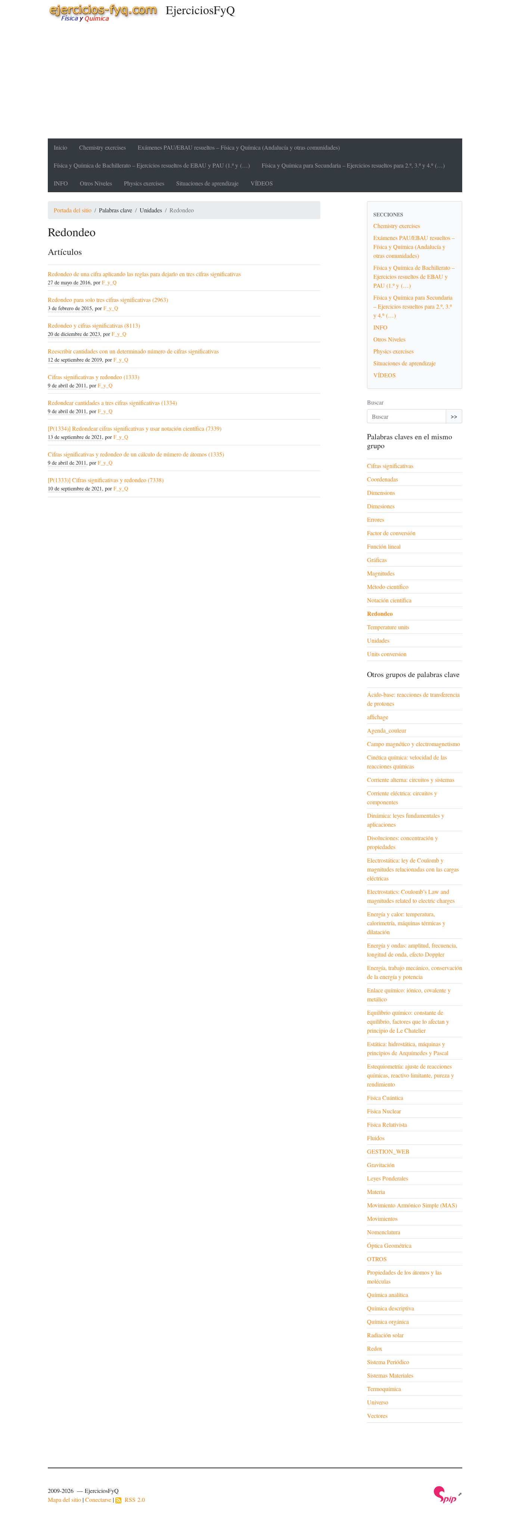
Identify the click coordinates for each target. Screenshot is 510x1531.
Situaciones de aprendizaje (207, 183)
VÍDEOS (262, 183)
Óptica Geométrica (389, 1245)
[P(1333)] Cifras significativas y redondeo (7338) (106, 480)
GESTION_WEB (388, 1151)
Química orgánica (388, 1321)
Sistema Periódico (388, 1362)
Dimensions (381, 492)
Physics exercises (144, 183)
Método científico (387, 586)
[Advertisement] (255, 82)
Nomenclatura (383, 1232)
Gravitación (381, 1165)
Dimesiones (381, 506)
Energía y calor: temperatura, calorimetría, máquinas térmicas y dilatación (406, 923)
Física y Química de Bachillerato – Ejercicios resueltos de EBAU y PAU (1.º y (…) (152, 165)
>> (454, 416)
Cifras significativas (390, 466)
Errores (375, 519)
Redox (374, 1348)
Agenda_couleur (386, 730)
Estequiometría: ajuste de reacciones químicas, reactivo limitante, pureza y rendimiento (410, 1075)
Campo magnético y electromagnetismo (413, 744)
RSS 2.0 (133, 1499)
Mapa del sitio (64, 1499)
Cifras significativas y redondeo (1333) (93, 377)
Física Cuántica (385, 1097)
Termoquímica (384, 1389)
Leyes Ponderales (387, 1178)
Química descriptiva (390, 1308)
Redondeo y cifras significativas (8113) (94, 325)
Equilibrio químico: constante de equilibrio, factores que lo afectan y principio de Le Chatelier (408, 1021)
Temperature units (388, 627)
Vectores (377, 1415)
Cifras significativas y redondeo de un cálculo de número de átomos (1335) (136, 454)
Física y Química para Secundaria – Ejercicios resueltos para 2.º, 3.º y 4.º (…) (353, 165)
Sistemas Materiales (390, 1375)
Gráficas (377, 560)
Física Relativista (387, 1124)
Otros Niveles (96, 183)
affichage (377, 717)
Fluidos (376, 1138)
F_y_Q (109, 282)
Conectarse (98, 1499)
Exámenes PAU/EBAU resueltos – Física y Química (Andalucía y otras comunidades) (239, 147)
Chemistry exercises (102, 147)
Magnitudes (381, 573)
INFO (61, 183)
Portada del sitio (72, 210)
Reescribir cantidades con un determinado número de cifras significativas (133, 351)
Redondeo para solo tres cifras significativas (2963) (108, 299)
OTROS (377, 1259)
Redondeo (380, 613)
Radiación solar (385, 1335)
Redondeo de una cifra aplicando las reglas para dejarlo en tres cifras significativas (144, 274)
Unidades (378, 640)
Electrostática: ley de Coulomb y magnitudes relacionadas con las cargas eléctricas (413, 869)
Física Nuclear (384, 1111)
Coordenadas (382, 479)
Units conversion (387, 654)
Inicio (60, 147)
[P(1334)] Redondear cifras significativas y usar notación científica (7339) (134, 428)
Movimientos (382, 1218)
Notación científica (389, 600)
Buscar (375, 402)
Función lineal (384, 546)
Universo (377, 1402)
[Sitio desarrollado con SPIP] (448, 1493)
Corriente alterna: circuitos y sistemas (410, 779)
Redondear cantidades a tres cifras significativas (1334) (112, 402)
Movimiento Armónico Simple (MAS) (412, 1205)
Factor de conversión (391, 533)
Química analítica (387, 1294)
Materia (376, 1191)
